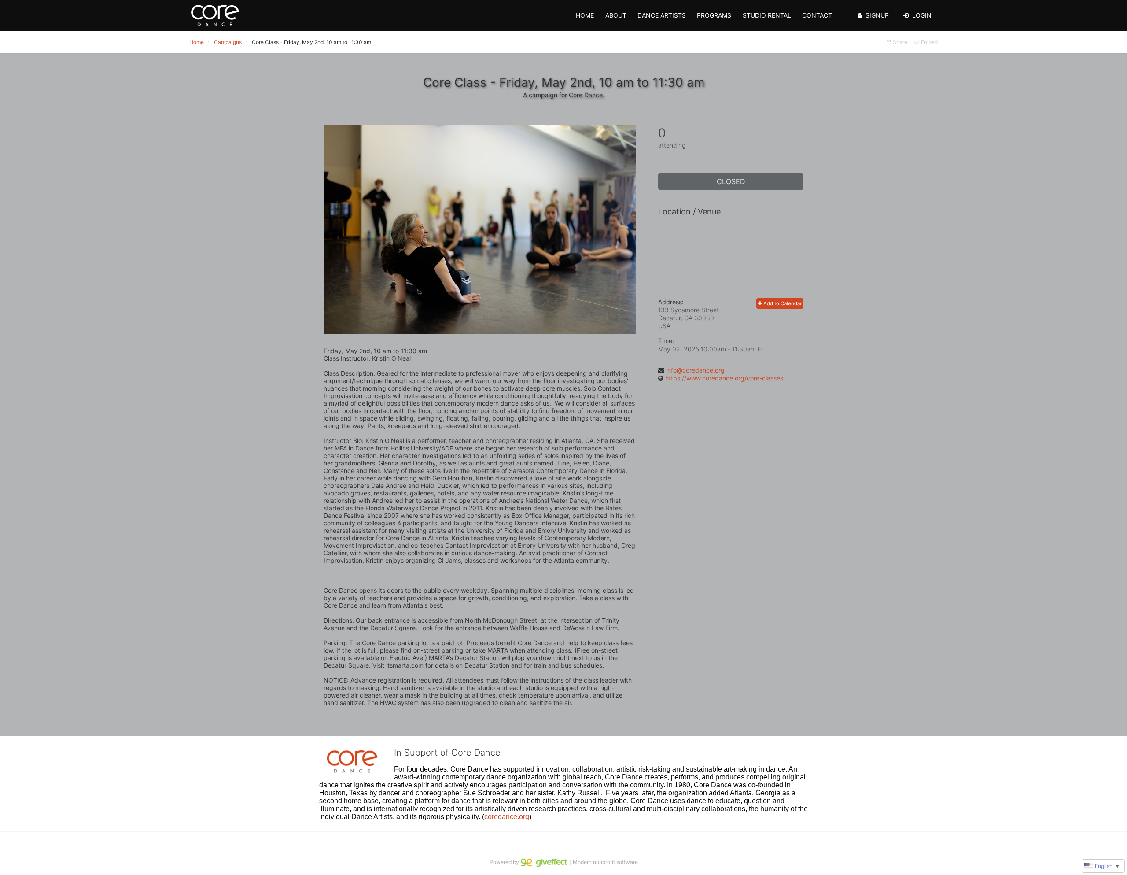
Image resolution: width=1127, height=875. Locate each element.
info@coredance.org (695, 370)
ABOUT (615, 15)
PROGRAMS (714, 15)
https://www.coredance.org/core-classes (724, 378)
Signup (877, 15)
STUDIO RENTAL (767, 15)
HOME (585, 15)
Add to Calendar (782, 303)
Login (922, 15)
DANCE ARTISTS (661, 15)
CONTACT (817, 15)
